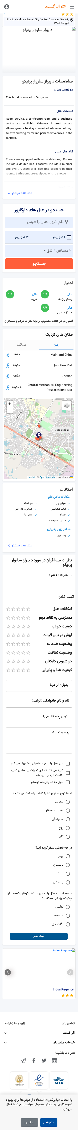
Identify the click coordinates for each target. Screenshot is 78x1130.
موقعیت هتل (62, 430)
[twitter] (44, 1061)
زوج (60, 828)
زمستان (58, 882)
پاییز (60, 873)
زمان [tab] (56, 345)
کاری (60, 836)
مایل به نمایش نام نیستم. (46, 782)
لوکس (59, 906)
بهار (60, 856)
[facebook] (33, 1061)
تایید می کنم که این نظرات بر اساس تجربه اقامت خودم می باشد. (36, 773)
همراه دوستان (54, 810)
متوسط (58, 915)
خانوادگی (57, 819)
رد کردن (29, 1122)
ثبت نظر (38, 936)
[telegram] (23, 1061)
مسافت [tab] (21, 345)
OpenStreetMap (48, 477)
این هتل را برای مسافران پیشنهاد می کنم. (36, 763)
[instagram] (54, 1061)
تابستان (58, 865)
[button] (38, 439)
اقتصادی (57, 924)
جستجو (39, 264)
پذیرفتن (48, 1122)
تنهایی (59, 801)
